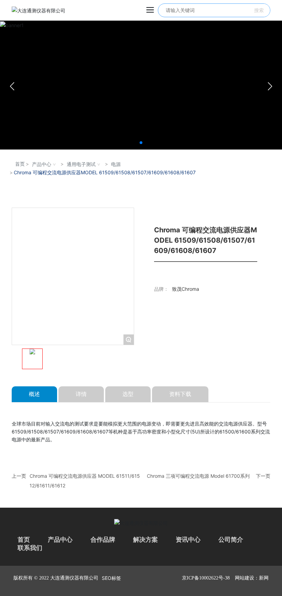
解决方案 (145, 539)
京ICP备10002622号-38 (206, 578)
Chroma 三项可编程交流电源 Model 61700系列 (198, 476)
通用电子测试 (81, 164)
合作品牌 (102, 539)
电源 (116, 164)
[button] (141, 142)
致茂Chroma (185, 289)
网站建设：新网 (252, 578)
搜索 (259, 10)
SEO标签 (111, 578)
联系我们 (30, 547)
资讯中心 (188, 539)
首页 (24, 539)
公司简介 (230, 539)
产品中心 (41, 164)
